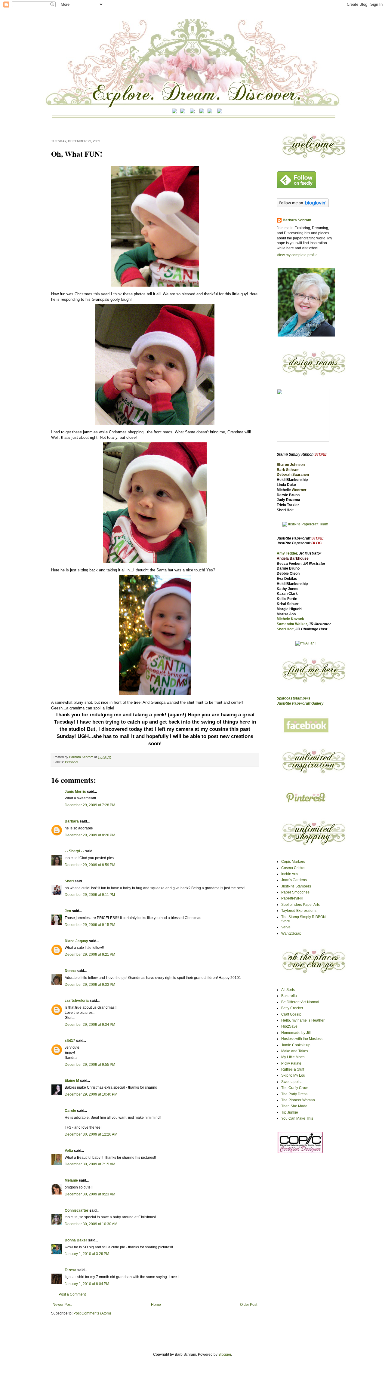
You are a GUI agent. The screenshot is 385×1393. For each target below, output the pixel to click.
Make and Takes (294, 1051)
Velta (69, 1151)
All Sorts (288, 990)
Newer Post (62, 1304)
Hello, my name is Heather (303, 1020)
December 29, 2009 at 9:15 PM (90, 925)
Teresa (70, 1270)
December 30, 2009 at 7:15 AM (90, 1164)
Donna (70, 971)
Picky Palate (291, 1063)
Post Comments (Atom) (92, 1313)
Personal (71, 762)
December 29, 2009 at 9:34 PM (90, 1024)
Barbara (72, 821)
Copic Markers (293, 861)
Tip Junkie (289, 1112)
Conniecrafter (76, 1210)
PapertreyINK (292, 898)
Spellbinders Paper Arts (300, 905)
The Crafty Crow (294, 1088)
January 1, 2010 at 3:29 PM (87, 1254)
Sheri (69, 881)
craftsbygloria (77, 1000)
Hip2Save (289, 1026)
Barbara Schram (81, 757)
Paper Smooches (295, 892)
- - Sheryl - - (74, 851)
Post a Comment (72, 1294)
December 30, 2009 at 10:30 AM (91, 1224)
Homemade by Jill (296, 1033)
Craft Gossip (291, 1014)
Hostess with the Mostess (301, 1039)
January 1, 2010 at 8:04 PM (87, 1284)
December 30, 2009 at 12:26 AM (91, 1134)
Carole (70, 1111)
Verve (286, 927)
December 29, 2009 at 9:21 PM (90, 954)
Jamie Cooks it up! (296, 1045)
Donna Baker (76, 1240)
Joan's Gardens (294, 880)
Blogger (224, 1354)
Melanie (71, 1180)
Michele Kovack (290, 619)
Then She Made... (295, 1106)
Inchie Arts (289, 874)
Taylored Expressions (298, 911)
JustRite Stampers (296, 886)
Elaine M (72, 1080)
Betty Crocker (292, 1008)
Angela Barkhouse (293, 558)
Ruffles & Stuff (292, 1069)
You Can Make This (297, 1118)
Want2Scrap (291, 933)
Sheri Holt (285, 629)
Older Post (248, 1304)
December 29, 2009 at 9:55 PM (90, 1064)
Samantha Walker (292, 624)
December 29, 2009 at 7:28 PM (90, 805)
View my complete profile (297, 255)
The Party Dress (294, 1094)
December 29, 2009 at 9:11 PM (90, 895)
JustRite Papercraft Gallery (300, 703)
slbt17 (70, 1040)
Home (156, 1304)
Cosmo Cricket (293, 868)
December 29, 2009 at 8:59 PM (90, 865)
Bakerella (289, 996)
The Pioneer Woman (298, 1100)
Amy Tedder (287, 553)
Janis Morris (75, 791)
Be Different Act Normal (300, 1002)
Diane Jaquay (76, 941)
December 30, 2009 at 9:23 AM (90, 1194)
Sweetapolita (292, 1082)
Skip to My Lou (293, 1075)
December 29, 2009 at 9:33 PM (90, 984)
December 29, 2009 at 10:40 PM (91, 1094)
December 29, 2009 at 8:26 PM (90, 835)
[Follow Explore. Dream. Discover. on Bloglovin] (303, 206)
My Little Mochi (293, 1057)
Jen (68, 911)
